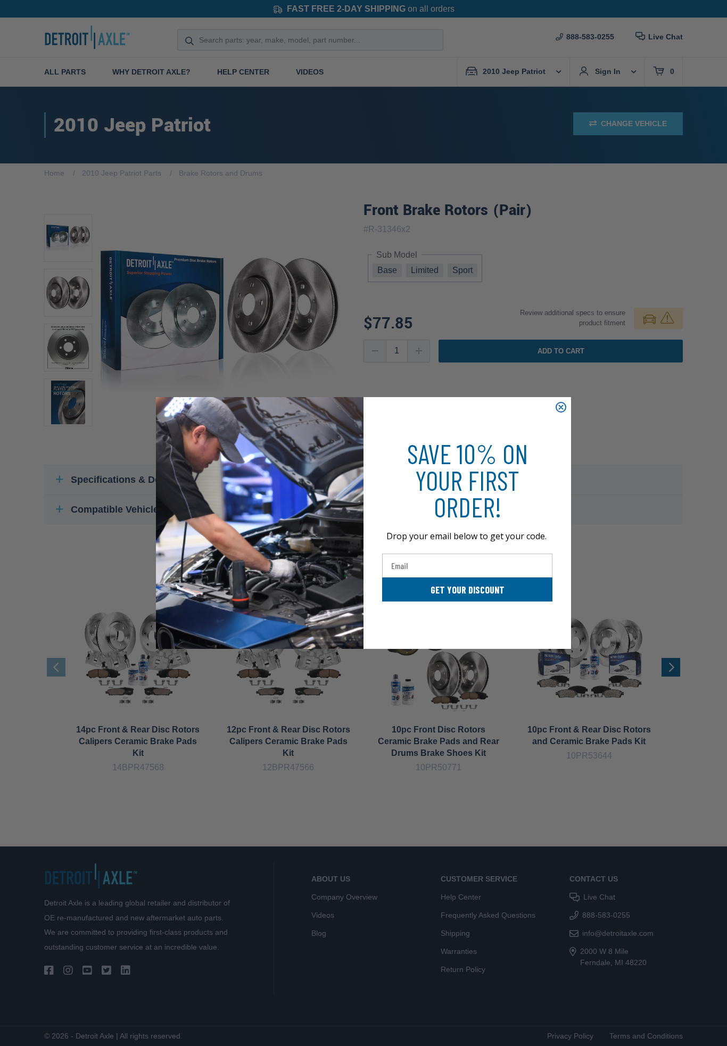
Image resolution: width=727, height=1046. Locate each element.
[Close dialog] (561, 407)
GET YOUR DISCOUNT (468, 590)
